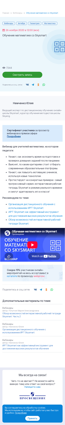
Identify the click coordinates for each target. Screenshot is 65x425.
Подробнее (14, 136)
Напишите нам (32, 386)
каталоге (12, 276)
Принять (32, 418)
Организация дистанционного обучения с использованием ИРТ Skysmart (24, 331)
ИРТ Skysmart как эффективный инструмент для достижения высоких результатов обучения (27, 347)
